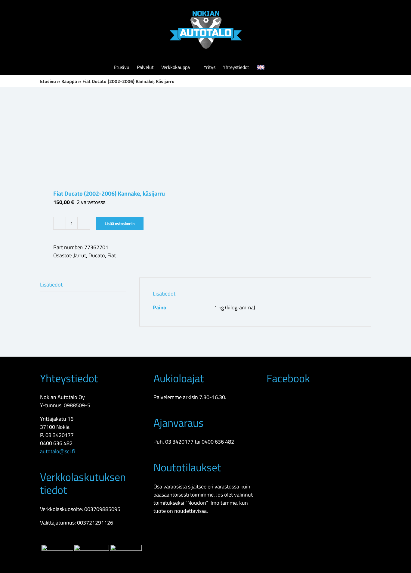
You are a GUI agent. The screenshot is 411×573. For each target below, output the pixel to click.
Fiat (111, 255)
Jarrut (79, 255)
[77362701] (119, 138)
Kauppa (69, 81)
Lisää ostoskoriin (120, 223)
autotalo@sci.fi (57, 451)
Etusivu (48, 81)
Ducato (96, 255)
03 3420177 (59, 435)
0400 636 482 (56, 443)
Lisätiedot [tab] (51, 284)
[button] (288, 67)
